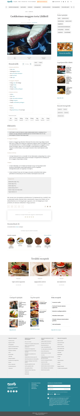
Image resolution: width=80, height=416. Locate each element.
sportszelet (23, 7)
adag (27, 64)
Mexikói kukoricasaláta (45, 370)
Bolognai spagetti (11, 358)
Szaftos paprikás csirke (29, 366)
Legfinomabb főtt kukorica (46, 341)
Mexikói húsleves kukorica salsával (47, 366)
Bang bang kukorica (45, 345)
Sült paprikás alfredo (29, 368)
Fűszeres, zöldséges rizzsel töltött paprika (31, 361)
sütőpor (18, 71)
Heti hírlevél (58, 394)
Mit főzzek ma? (24, 1)
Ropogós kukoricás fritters (46, 343)
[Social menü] (63, 1)
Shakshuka (27, 372)
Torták (58, 358)
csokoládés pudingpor (18, 102)
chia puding (60, 29)
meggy (14, 87)
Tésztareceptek (60, 360)
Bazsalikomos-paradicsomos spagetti (30, 354)
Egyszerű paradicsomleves (13, 346)
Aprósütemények (60, 342)
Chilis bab (10, 356)
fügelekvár (60, 24)
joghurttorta (60, 112)
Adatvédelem (34, 384)
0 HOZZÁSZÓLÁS (34, 22)
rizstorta (65, 109)
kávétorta (66, 112)
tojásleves (60, 32)
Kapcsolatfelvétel (34, 385)
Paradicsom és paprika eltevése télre (32, 343)
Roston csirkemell (11, 364)
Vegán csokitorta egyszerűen (18, 281)
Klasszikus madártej (12, 350)
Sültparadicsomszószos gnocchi (31, 357)
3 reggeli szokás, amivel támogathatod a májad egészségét (22, 304)
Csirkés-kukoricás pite (45, 364)
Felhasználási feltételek (35, 383)
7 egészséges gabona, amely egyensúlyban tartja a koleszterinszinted (69, 91)
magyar (40, 62)
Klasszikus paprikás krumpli (30, 364)
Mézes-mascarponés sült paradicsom (30, 346)
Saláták (58, 362)
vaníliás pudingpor (18, 89)
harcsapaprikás (56, 7)
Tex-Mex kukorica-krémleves (46, 349)
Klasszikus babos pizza (58, 315)
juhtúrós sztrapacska (13, 7)
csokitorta (31, 11)
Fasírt (9, 352)
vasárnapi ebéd (37, 65)
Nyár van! (20, 301)
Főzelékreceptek (60, 350)
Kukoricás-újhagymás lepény (46, 360)
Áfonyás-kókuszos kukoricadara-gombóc (60, 320)
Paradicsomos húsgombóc (13, 360)
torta (26, 11)
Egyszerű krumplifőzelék (13, 348)
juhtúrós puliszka (46, 7)
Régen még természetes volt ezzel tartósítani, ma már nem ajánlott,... (22, 323)
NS (29, 19)
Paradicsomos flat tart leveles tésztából (30, 351)
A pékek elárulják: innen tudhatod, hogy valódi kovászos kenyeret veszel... (69, 80)
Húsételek (59, 352)
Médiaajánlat (34, 388)
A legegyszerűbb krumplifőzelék (43, 303)
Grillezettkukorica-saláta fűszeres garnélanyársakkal (47, 357)
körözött (67, 29)
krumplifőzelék (42, 301)
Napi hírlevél (51, 394)
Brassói (9, 362)
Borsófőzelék (10, 354)
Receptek (15, 1)
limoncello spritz (65, 7)
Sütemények (59, 344)
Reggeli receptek (60, 366)
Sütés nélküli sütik (60, 348)
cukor (13, 69)
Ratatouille (27, 374)
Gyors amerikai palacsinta (42, 312)
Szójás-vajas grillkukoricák (46, 347)
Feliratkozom (67, 389)
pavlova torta (65, 18)
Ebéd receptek (60, 340)
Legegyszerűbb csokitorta (40, 281)
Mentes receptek (60, 346)
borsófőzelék (67, 32)
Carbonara (10, 368)
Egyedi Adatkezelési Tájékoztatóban (55, 404)
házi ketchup (61, 21)
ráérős (36, 62)
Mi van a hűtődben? (32, 1)
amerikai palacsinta (43, 310)
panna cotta (68, 21)
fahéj (15, 85)
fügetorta (60, 109)
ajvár (59, 18)
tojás (13, 77)
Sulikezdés (68, 66)
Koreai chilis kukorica (45, 351)
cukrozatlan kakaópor (17, 73)
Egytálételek (59, 354)
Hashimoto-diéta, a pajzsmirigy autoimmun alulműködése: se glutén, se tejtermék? (22, 314)
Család (67, 75)
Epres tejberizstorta (61, 281)
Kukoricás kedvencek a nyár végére (47, 339)
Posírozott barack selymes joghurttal (59, 306)
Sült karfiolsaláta (56, 324)
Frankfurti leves (11, 340)
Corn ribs (43, 355)
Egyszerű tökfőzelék (41, 321)
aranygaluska (37, 7)
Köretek (58, 364)
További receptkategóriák (62, 368)
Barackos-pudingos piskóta (59, 311)
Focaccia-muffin (56, 302)
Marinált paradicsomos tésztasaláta (31, 359)
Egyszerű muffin (11, 342)
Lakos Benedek (18, 284)
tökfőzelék (41, 318)
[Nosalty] (9, 2)
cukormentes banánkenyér (64, 26)
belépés (17, 226)
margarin (15, 100)
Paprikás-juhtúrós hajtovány (30, 370)
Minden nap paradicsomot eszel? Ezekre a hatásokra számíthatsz (69, 70)
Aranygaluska (11, 344)
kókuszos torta (60, 115)
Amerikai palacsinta (12, 366)
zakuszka (30, 7)
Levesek (58, 356)
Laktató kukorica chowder (46, 353)
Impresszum (33, 387)
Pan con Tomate (28, 341)
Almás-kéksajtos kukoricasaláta (47, 368)
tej (12, 94)
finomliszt (14, 75)
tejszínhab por (15, 110)
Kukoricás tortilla (44, 362)
